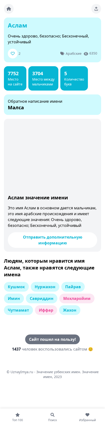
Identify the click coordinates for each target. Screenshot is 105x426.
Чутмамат (18, 310)
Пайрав (73, 286)
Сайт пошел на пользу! (52, 339)
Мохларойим (77, 298)
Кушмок (16, 286)
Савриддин (41, 298)
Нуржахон (45, 286)
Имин (14, 298)
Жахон (69, 310)
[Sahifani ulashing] (96, 9)
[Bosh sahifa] (9, 9)
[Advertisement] (52, 157)
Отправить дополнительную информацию (52, 240)
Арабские (74, 53)
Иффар (46, 310)
